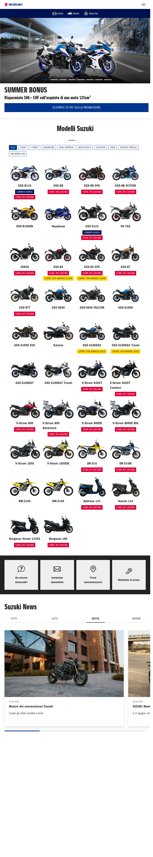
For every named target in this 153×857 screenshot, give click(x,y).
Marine (93, 13)
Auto (60, 13)
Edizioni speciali (128, 147)
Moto (76, 13)
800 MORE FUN (18, 153)
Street (34, 147)
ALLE (13, 147)
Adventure (48, 147)
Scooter (100, 147)
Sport (23, 147)
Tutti (14, 618)
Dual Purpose (66, 147)
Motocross (85, 147)
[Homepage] (13, 4)
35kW (112, 147)
